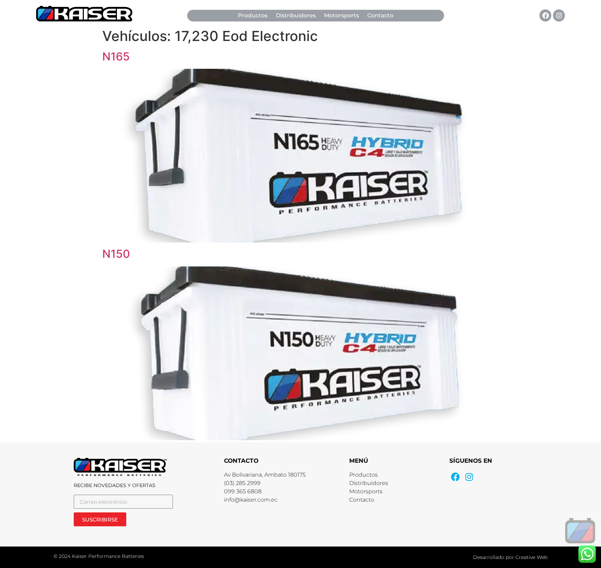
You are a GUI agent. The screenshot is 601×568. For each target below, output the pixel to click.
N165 (116, 56)
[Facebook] (545, 15)
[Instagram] (559, 15)
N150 (116, 254)
